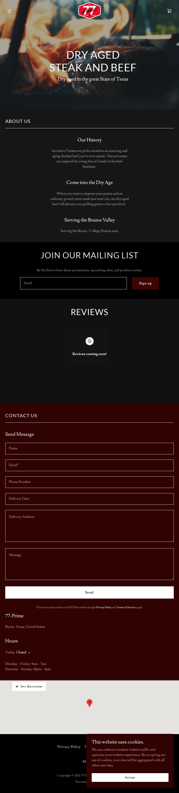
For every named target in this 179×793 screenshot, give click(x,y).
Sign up (145, 283)
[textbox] (73, 283)
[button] (9, 11)
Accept (130, 777)
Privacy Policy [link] (104, 607)
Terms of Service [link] (126, 607)
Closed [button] (21, 652)
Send (89, 592)
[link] (89, 18)
